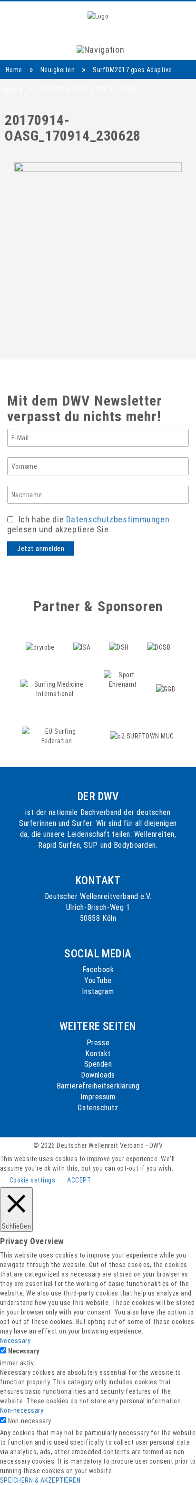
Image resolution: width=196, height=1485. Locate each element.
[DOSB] (159, 637)
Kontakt (98, 1053)
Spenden (98, 1064)
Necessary (23, 1351)
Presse (98, 1042)
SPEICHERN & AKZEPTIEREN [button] (40, 1480)
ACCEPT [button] (79, 1180)
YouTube (98, 980)
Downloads (98, 1074)
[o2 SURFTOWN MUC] (142, 725)
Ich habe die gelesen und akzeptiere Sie (88, 524)
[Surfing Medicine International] (56, 679)
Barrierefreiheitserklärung (98, 1085)
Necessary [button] (15, 1340)
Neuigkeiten (57, 70)
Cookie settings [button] (32, 1180)
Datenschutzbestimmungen (118, 519)
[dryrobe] (41, 637)
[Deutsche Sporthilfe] (119, 637)
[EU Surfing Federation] (58, 725)
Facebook (98, 969)
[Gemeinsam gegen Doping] (165, 679)
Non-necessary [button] (21, 1410)
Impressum (97, 1096)
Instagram (98, 991)
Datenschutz (98, 1107)
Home (14, 70)
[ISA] (82, 637)
